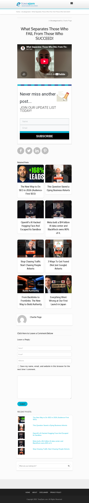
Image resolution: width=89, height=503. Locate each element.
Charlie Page (67, 21)
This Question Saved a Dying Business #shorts (50, 425)
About (34, 492)
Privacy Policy (55, 492)
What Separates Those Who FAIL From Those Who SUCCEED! (44, 33)
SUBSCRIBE (44, 136)
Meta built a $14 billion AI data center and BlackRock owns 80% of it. (48, 442)
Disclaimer (43, 492)
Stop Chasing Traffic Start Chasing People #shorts (51, 449)
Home (27, 492)
